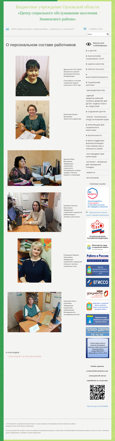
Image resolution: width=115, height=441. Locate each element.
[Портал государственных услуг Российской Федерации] (97, 198)
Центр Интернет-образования (25, 426)
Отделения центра (96, 112)
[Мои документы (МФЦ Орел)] (97, 294)
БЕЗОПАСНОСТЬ (94, 135)
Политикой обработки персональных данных (77, 430)
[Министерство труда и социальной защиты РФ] (97, 247)
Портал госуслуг (95, 69)
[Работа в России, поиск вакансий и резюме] (97, 258)
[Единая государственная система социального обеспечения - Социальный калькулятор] (97, 282)
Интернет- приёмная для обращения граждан (96, 164)
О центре (92, 51)
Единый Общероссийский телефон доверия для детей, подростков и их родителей (96, 101)
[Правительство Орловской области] (97, 270)
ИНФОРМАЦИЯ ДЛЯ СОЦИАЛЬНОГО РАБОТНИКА (95, 127)
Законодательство (95, 90)
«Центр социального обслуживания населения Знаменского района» (57, 12)
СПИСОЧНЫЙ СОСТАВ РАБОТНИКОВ (24, 356)
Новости (90, 172)
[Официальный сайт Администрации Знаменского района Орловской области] (97, 319)
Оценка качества (95, 64)
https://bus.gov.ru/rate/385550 (97, 406)
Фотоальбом (92, 178)
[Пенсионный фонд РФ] (97, 229)
